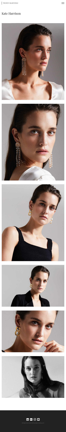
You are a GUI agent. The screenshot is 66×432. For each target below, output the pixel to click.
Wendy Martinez (10, 3)
